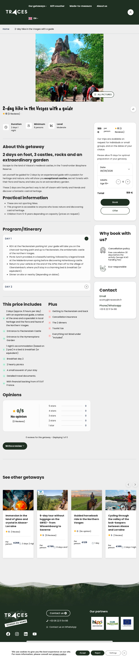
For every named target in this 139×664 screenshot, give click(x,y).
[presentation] (128, 484)
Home (6, 29)
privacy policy (59, 654)
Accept (83, 653)
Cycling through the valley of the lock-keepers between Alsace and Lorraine (118, 522)
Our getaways (37, 6)
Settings (113, 653)
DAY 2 (8, 286)
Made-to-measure (81, 6)
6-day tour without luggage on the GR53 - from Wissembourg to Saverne (52, 522)
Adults (103, 180)
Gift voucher (57, 6)
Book (115, 202)
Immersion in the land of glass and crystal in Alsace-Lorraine (17, 521)
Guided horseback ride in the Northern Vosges (86, 519)
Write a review (13, 446)
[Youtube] (35, 634)
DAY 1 (8, 238)
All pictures (105, 94)
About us (102, 6)
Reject (97, 653)
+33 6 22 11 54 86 (108, 309)
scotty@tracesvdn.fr (110, 299)
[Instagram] (17, 634)
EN (35, 18)
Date (102, 167)
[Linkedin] (26, 634)
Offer (115, 210)
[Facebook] (8, 634)
